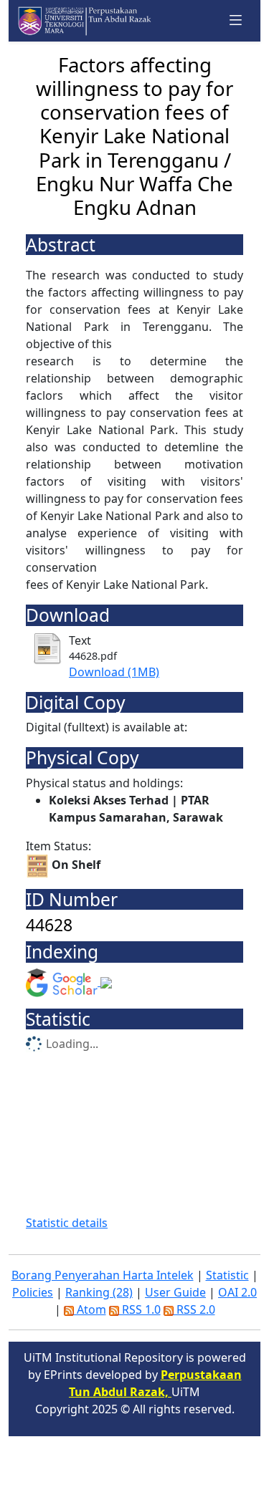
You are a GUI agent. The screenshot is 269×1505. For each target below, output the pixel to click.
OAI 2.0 (237, 1292)
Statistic (227, 1275)
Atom (90, 1309)
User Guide (175, 1292)
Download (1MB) (114, 672)
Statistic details (67, 1223)
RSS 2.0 (194, 1309)
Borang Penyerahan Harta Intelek (102, 1275)
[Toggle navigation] (236, 20)
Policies (32, 1292)
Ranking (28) (99, 1292)
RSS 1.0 (140, 1309)
